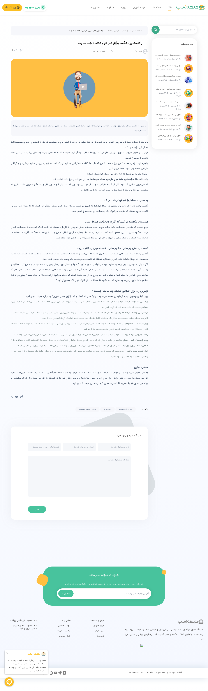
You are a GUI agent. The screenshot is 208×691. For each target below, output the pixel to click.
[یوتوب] (56, 673)
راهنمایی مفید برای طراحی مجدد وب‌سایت (86, 30)
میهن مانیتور (98, 625)
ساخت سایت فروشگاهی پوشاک (23, 620)
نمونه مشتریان (139, 8)
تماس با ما (95, 8)
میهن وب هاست (97, 620)
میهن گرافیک (98, 630)
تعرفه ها (157, 8)
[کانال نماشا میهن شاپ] (51, 673)
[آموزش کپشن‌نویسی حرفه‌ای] (188, 138)
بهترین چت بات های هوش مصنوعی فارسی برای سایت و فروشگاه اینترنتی (168, 65)
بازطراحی (107, 409)
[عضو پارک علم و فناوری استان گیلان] (186, 653)
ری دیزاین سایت (125, 409)
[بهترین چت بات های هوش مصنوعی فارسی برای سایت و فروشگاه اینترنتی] (188, 68)
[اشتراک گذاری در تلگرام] (21, 397)
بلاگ (170, 8)
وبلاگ (125, 30)
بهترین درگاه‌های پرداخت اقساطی (168, 76)
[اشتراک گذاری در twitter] (16, 397)
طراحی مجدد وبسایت (87, 409)
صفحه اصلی (137, 30)
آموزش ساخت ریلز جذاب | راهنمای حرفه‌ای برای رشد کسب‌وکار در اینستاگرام (168, 114)
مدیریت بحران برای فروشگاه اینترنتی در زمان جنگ (168, 102)
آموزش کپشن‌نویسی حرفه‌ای (169, 135)
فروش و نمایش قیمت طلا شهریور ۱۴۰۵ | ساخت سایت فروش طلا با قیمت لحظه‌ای (168, 55)
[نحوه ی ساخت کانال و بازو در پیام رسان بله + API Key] (188, 93)
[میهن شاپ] (190, 7)
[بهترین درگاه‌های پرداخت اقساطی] (188, 80)
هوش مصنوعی (64, 636)
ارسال (37, 509)
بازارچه (123, 8)
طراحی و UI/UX (113, 30)
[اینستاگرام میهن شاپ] (64, 673)
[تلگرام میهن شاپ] (60, 673)
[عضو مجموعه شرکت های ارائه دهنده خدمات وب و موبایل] (179, 653)
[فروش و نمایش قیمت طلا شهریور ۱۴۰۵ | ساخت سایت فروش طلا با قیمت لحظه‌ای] (188, 58)
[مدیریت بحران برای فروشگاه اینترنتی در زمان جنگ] (188, 106)
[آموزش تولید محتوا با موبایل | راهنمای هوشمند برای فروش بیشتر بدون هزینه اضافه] (188, 128)
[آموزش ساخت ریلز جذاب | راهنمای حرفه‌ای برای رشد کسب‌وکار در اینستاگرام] (188, 117)
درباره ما (110, 8)
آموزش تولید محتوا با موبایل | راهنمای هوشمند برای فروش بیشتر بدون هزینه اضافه (168, 125)
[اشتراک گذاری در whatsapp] (12, 397)
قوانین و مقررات (64, 630)
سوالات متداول (64, 625)
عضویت (66, 593)
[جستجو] (156, 30)
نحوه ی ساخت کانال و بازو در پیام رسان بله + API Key (168, 89)
